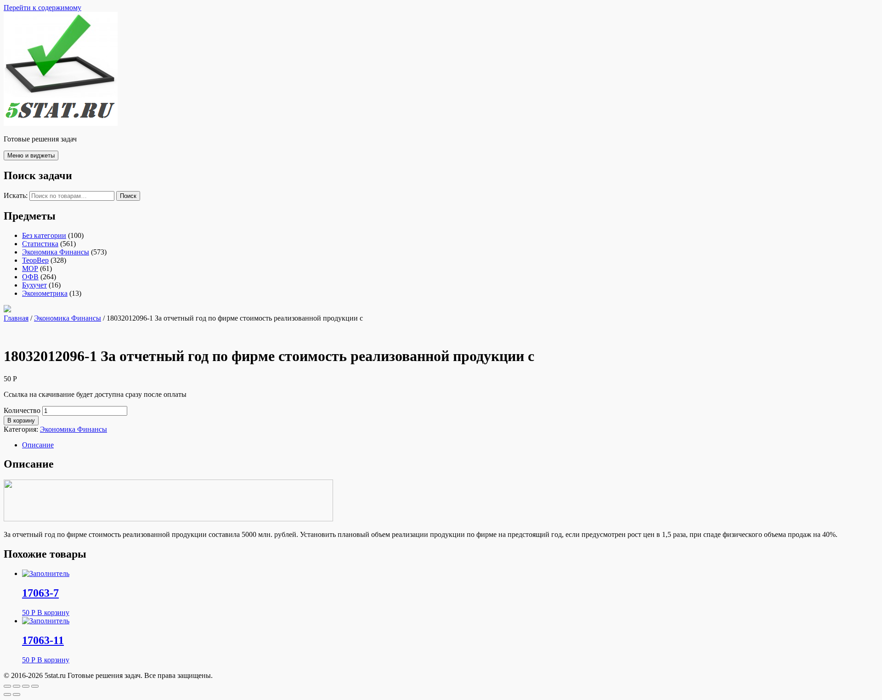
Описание (38, 445)
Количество (22, 410)
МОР (30, 268)
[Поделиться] (16, 686)
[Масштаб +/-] (35, 686)
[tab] (450, 445)
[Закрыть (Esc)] (7, 686)
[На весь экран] (25, 686)
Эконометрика (45, 293)
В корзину (21, 420)
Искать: (16, 195)
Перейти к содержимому (42, 7)
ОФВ (30, 277)
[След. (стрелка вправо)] (16, 694)
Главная (16, 318)
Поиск (128, 195)
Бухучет (34, 285)
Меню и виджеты (31, 155)
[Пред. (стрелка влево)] (7, 694)
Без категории (44, 235)
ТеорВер (35, 260)
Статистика (40, 244)
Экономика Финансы (55, 252)
